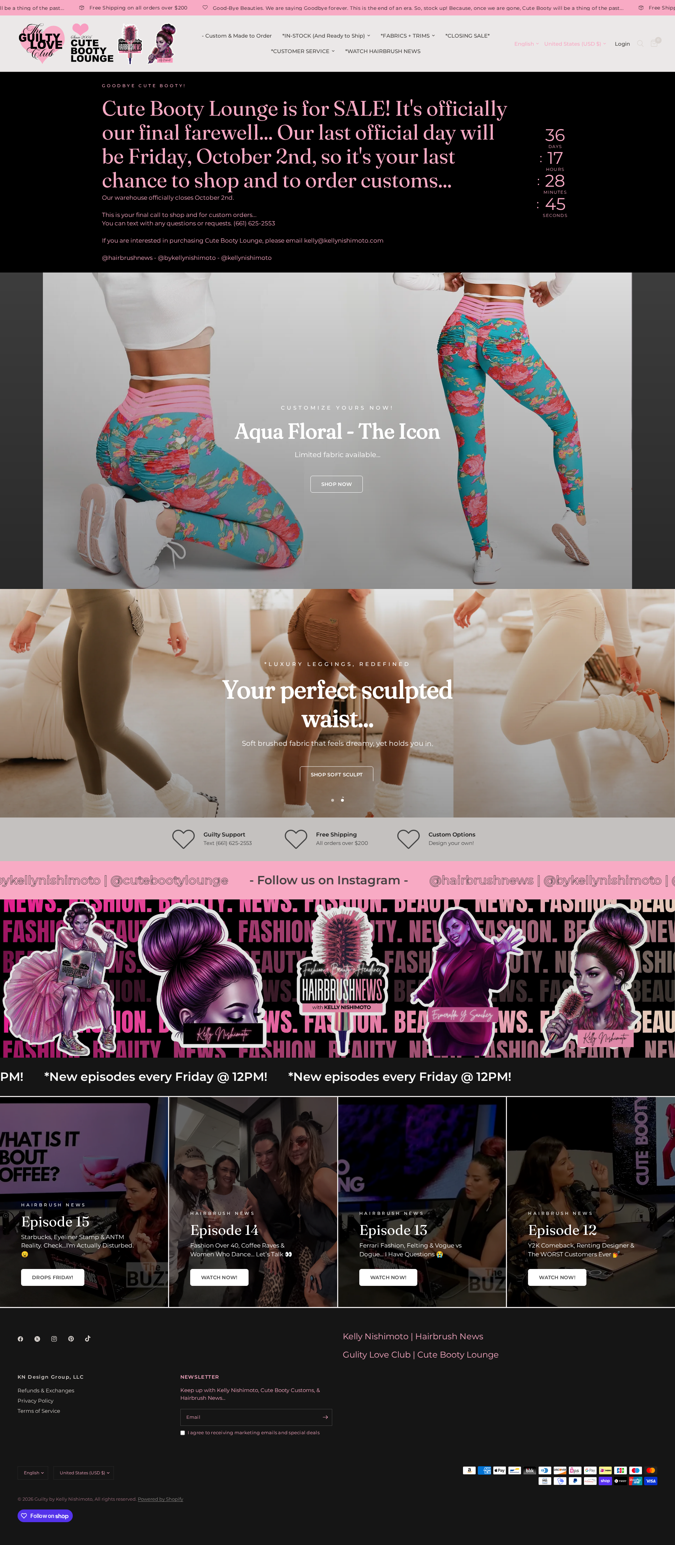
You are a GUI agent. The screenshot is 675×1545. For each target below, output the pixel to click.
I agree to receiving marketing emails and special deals (254, 1432)
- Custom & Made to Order (237, 35)
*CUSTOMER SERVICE (300, 51)
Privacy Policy (35, 1400)
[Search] (640, 43)
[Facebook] (25, 1339)
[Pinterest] (76, 1339)
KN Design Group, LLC (51, 1376)
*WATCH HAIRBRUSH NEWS (382, 51)
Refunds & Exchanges (46, 1390)
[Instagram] (59, 1339)
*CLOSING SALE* (467, 35)
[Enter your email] (325, 1417)
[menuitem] (237, 36)
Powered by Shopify (160, 1499)
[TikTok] (93, 1338)
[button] (336, 484)
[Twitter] (42, 1339)
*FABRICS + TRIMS (405, 35)
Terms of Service (39, 1411)
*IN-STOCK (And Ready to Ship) (323, 35)
